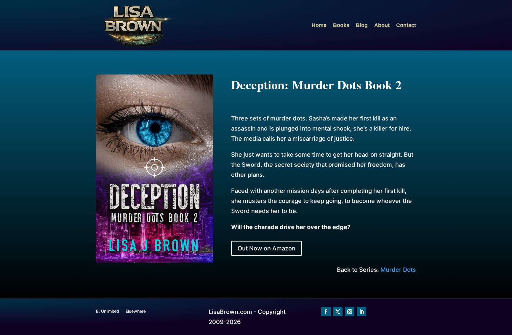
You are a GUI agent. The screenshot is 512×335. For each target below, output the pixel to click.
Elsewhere (136, 311)
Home (319, 25)
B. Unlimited (107, 311)
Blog (362, 25)
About (382, 25)
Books (341, 25)
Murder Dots (398, 269)
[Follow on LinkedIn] (361, 311)
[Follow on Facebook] (326, 311)
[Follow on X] (338, 311)
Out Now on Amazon (266, 248)
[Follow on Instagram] (349, 311)
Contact (406, 25)
